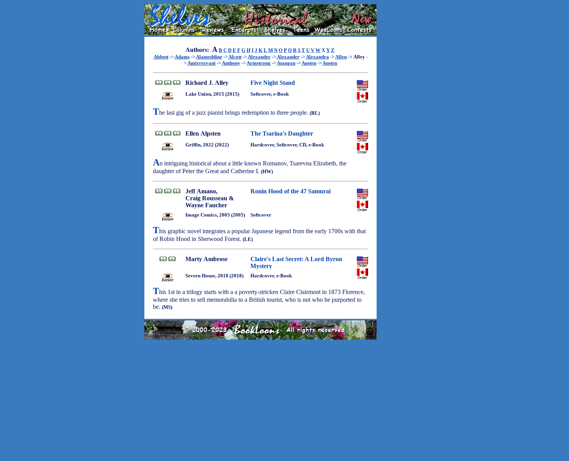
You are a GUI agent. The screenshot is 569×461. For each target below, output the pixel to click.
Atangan (286, 63)
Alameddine (209, 57)
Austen (309, 63)
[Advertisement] (401, 120)
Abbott (161, 57)
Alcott (235, 57)
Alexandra (317, 57)
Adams (182, 57)
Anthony (231, 63)
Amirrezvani (201, 63)
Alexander (259, 57)
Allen (341, 57)
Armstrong (259, 63)
